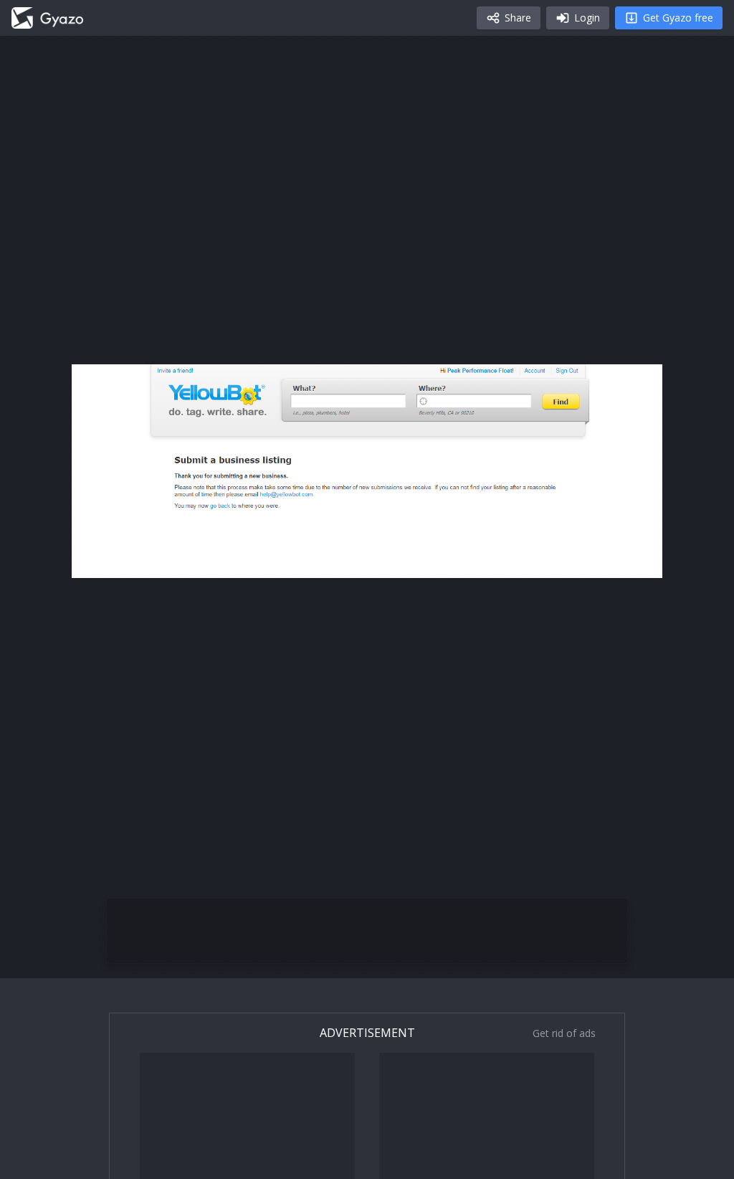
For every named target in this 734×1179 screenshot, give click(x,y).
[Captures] (47, 18)
